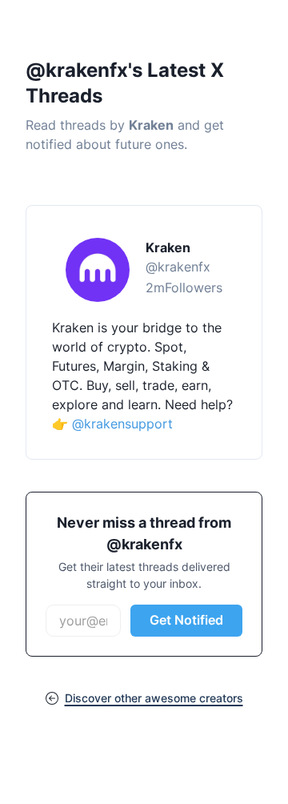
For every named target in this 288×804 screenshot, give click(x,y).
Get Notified (186, 620)
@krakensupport (122, 424)
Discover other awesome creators (154, 698)
